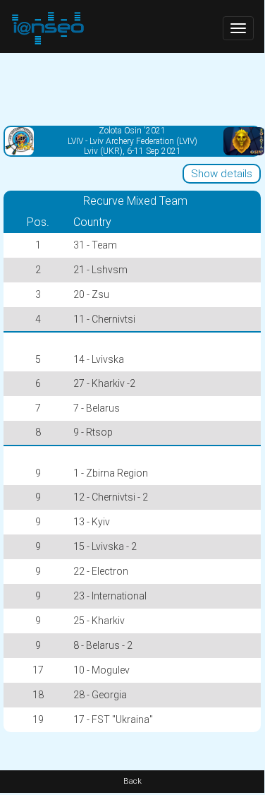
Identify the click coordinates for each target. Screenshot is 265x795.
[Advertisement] (132, 88)
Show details (221, 173)
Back (132, 781)
